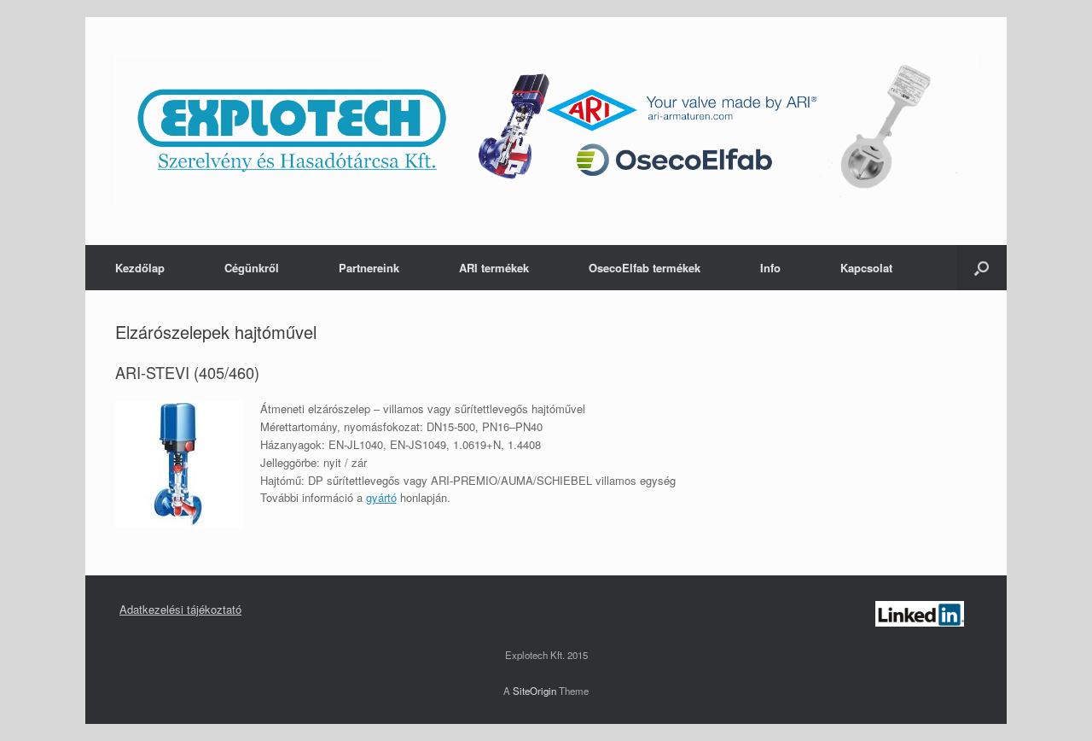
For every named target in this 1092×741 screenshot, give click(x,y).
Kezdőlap (140, 268)
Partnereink (369, 268)
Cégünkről (251, 268)
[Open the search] (981, 267)
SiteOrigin (534, 690)
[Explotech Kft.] (546, 131)
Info (770, 268)
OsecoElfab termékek (644, 268)
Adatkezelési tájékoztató (180, 609)
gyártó (381, 497)
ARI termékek (494, 268)
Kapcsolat (866, 268)
